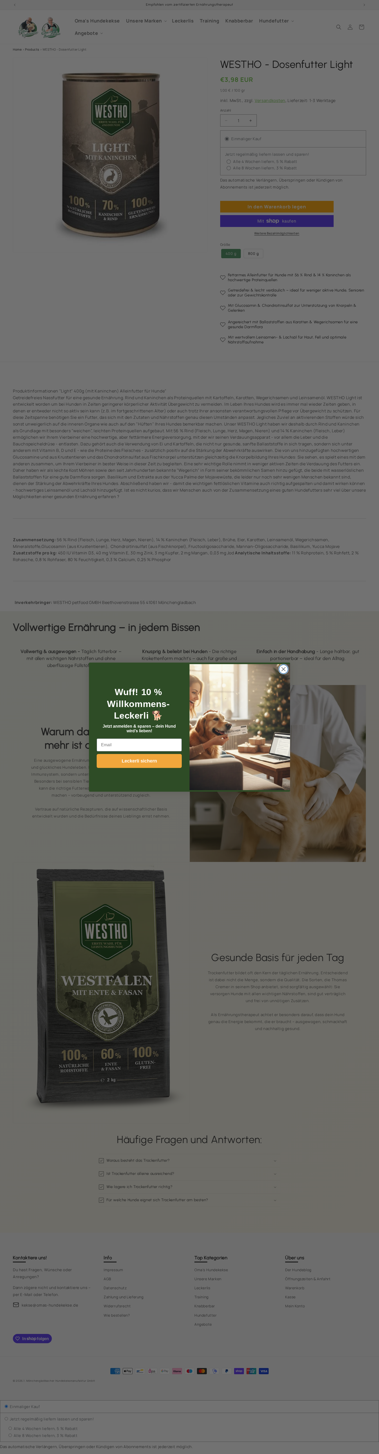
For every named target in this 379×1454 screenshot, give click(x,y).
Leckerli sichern (139, 761)
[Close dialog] (283, 669)
